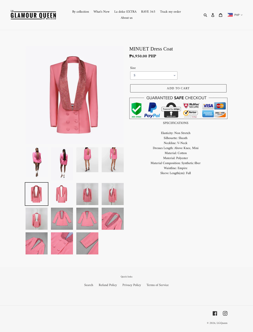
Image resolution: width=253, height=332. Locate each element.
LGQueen (222, 323)
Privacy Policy (131, 285)
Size (133, 68)
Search (88, 285)
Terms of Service (158, 285)
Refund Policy (108, 285)
